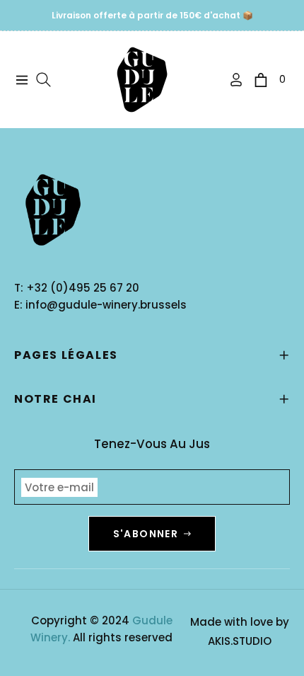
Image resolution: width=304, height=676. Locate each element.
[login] (230, 80)
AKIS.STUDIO (239, 641)
